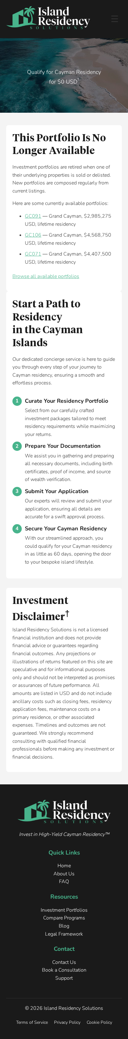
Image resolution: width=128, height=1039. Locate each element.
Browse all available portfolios (45, 276)
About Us (64, 873)
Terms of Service (32, 1022)
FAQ (64, 881)
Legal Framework (64, 934)
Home (64, 865)
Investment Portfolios (64, 910)
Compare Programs (64, 917)
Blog (64, 926)
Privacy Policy (67, 1022)
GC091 (33, 216)
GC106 (33, 235)
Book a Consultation (64, 970)
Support (64, 978)
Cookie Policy (99, 1022)
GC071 (33, 254)
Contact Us (64, 962)
